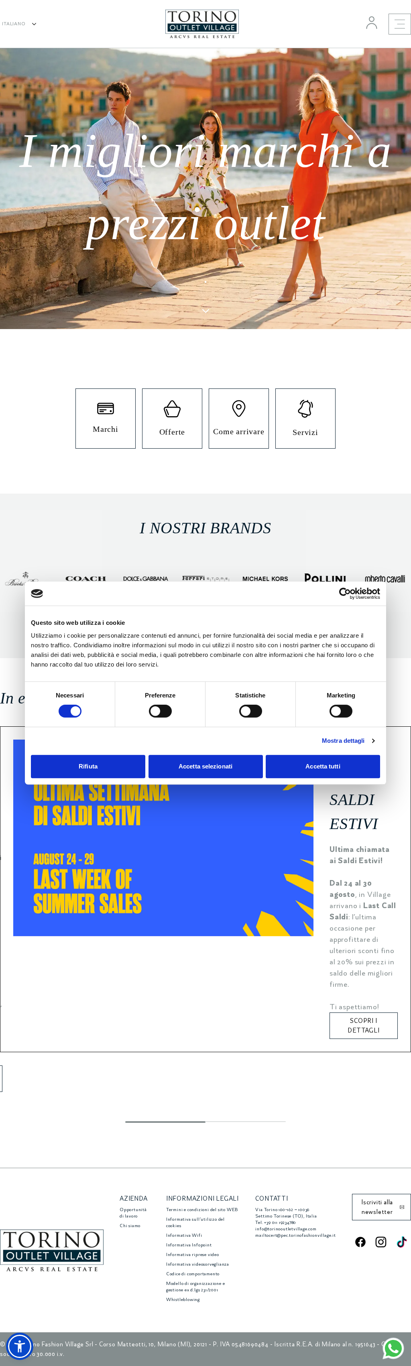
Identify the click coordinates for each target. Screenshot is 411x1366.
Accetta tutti (322, 766)
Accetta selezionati (205, 766)
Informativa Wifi (184, 1235)
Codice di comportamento (193, 1274)
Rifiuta (88, 766)
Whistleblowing (183, 1300)
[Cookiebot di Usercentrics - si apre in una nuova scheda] (345, 593)
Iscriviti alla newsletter (377, 1207)
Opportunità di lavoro (133, 1213)
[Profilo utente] (371, 22)
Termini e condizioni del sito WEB (202, 1210)
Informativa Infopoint (189, 1245)
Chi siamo (130, 1226)
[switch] (160, 711)
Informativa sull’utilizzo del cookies (195, 1222)
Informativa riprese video (192, 1255)
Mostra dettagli (343, 740)
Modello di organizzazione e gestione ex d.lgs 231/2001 (195, 1287)
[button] (19, 1346)
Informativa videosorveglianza (197, 1264)
